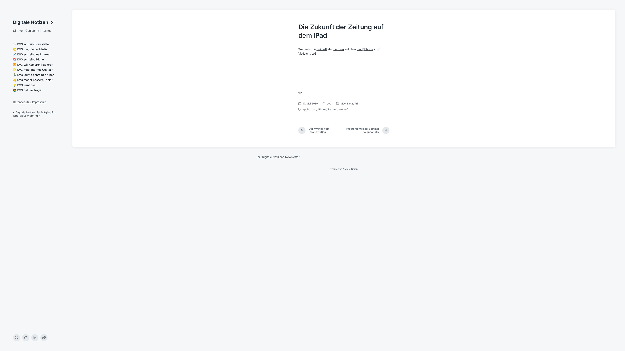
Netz (350, 103)
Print (357, 103)
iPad (360, 49)
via (300, 93)
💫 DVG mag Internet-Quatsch (33, 69)
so (313, 53)
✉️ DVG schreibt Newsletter (31, 44)
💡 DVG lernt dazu (25, 85)
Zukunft (322, 49)
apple (306, 109)
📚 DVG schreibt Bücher (29, 59)
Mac (343, 103)
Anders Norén (350, 169)
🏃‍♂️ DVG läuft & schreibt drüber (33, 75)
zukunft (344, 109)
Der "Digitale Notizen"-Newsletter (277, 157)
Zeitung (338, 49)
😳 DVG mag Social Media (30, 49)
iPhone (368, 49)
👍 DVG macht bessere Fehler (33, 80)
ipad (313, 109)
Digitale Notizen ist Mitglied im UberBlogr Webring (34, 114)
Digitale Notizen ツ (33, 22)
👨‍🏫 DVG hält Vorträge (27, 90)
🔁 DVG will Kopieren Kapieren (33, 64)
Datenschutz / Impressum (29, 102)
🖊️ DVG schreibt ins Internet (31, 54)
